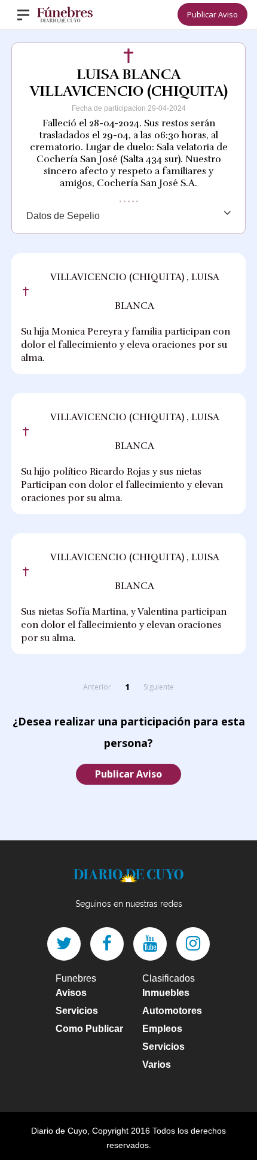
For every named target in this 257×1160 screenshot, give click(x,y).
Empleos (162, 1029)
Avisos (71, 993)
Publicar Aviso (212, 14)
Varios (156, 1064)
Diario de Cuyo (59, 1130)
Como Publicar (89, 1029)
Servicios (77, 1011)
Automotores (172, 1011)
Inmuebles (165, 993)
